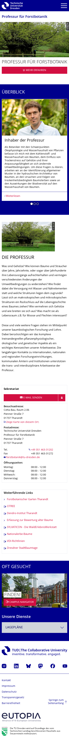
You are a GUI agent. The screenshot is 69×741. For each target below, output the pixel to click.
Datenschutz (9, 692)
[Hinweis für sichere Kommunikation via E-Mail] (61, 397)
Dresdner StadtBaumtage (22, 548)
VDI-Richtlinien (16, 541)
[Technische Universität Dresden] (12, 6)
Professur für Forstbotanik (24, 17)
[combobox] (34, 627)
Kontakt (6, 680)
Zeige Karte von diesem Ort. (22, 422)
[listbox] (34, 153)
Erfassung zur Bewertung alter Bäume (30, 520)
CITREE (11, 506)
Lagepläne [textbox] (14, 627)
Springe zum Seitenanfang (56, 702)
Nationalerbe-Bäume (19, 534)
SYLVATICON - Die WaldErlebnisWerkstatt (32, 527)
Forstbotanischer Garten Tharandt (27, 499)
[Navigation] (64, 5)
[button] (31, 204)
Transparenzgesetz (13, 697)
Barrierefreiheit (11, 703)
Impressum (8, 686)
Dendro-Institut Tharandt (22, 513)
